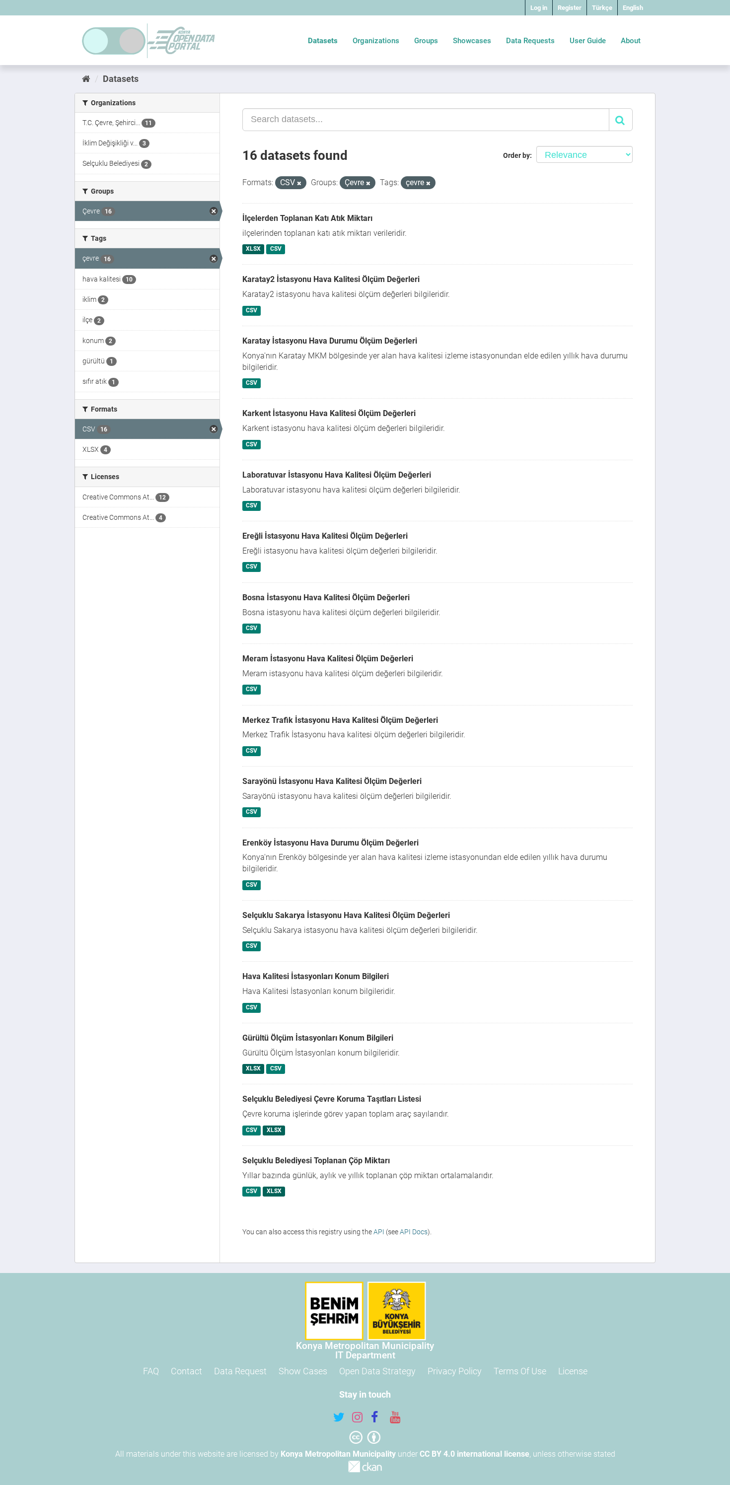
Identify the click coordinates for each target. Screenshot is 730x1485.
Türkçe (602, 7)
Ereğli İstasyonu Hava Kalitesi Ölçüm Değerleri (325, 536)
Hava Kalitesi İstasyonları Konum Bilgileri (315, 976)
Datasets (323, 40)
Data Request (240, 1371)
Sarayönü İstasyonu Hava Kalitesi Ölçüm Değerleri (332, 781)
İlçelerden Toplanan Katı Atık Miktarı (307, 218)
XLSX (253, 249)
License (572, 1371)
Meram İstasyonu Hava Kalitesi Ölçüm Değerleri (327, 658)
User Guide (588, 40)
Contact (186, 1371)
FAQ (151, 1371)
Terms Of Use (520, 1371)
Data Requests (530, 40)
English (633, 7)
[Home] (86, 78)
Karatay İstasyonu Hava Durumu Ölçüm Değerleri (329, 341)
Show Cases (303, 1371)
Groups (426, 40)
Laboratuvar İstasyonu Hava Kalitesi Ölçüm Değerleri (336, 475)
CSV (276, 249)
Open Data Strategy (377, 1371)
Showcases (472, 40)
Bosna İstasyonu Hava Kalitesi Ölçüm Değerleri (326, 597)
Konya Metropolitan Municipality (338, 1454)
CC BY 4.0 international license (474, 1454)
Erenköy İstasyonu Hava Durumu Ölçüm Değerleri (330, 843)
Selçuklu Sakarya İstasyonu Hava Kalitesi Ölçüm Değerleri (346, 915)
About (631, 40)
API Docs (414, 1232)
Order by (516, 155)
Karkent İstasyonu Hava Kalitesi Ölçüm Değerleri (329, 413)
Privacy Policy (455, 1371)
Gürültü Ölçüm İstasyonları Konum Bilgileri (317, 1038)
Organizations (376, 40)
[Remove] (299, 183)
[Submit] (621, 119)
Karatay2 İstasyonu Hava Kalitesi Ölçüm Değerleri (331, 279)
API (378, 1232)
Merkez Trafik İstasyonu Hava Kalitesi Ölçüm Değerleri (340, 720)
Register (570, 7)
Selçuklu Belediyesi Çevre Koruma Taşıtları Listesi (331, 1099)
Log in (538, 7)
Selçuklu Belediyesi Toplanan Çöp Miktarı (316, 1160)
